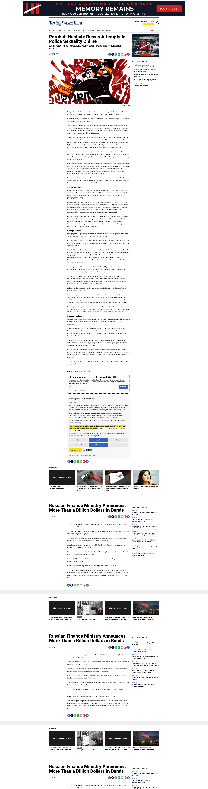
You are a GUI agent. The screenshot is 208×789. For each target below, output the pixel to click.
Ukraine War (61, 30)
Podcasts (100, 30)
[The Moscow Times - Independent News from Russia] (65, 23)
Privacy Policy (83, 390)
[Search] (158, 30)
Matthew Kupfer (55, 53)
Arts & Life (91, 30)
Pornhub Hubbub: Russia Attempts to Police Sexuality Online (87, 39)
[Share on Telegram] (115, 54)
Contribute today (148, 24)
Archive (108, 30)
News (53, 30)
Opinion (84, 30)
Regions (69, 30)
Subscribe (123, 387)
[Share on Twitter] (112, 54)
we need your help (75, 423)
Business (77, 30)
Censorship (83, 371)
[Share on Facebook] (109, 54)
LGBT (89, 371)
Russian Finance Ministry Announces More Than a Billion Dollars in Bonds (87, 508)
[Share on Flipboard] (125, 54)
